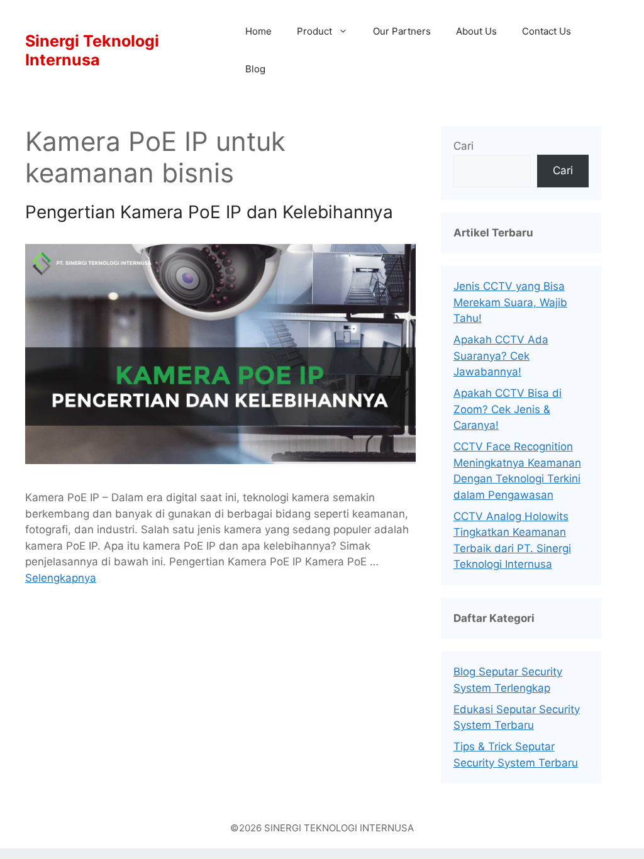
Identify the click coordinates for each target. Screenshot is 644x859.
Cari (463, 146)
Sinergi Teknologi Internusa (92, 50)
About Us (476, 31)
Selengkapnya (60, 578)
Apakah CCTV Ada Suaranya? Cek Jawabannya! (500, 355)
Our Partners (402, 31)
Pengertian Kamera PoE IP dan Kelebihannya (209, 212)
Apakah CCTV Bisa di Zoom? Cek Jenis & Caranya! (507, 409)
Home (258, 31)
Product (314, 31)
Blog (255, 69)
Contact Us (546, 31)
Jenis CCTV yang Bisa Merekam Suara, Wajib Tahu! (510, 302)
